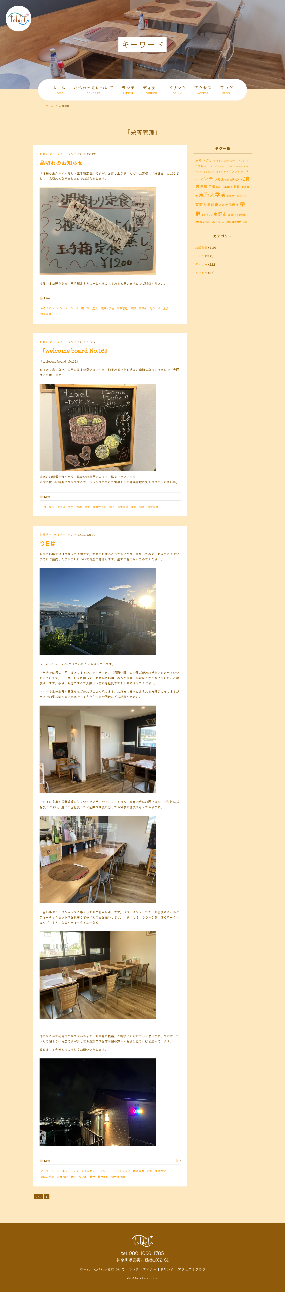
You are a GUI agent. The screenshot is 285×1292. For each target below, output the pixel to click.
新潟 (218, 187)
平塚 (212, 186)
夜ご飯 (85, 308)
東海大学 (160, 1171)
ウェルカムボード (212, 166)
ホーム (59, 89)
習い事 (83, 1177)
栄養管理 (122, 308)
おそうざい (47, 308)
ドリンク (177, 89)
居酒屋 (201, 186)
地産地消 (235, 179)
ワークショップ (120, 1171)
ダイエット (63, 1171)
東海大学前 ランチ (236, 195)
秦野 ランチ (207, 215)
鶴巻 (142, 507)
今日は (48, 543)
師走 (87, 507)
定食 (95, 308)
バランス (62, 308)
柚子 (112, 507)
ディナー (151, 89)
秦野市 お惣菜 (237, 214)
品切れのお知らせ (61, 162)
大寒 (79, 507)
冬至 (70, 507)
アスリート (47, 1171)
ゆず (51, 507)
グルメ (242, 166)
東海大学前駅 (206, 204)
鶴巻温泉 (45, 314)
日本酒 (225, 186)
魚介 (166, 308)
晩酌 (236, 186)
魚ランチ (155, 308)
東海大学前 (107, 308)
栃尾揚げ (232, 204)
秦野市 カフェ (210, 222)
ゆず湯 (61, 507)
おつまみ (218, 161)
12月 (43, 507)
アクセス (203, 89)
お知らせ (46, 154)
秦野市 (143, 308)
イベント (240, 160)
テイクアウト (232, 171)
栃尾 (221, 205)
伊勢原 (219, 179)
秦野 (133, 308)
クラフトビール (230, 166)
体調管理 (138, 1171)
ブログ (226, 89)
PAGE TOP (279, 1288)
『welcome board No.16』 (75, 350)
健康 (227, 179)
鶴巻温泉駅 (118, 1177)
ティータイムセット (85, 1171)
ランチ (128, 89)
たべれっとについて (93, 89)
